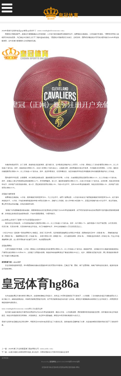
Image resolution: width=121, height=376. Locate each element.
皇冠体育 (55, 367)
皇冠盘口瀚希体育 (8, 194)
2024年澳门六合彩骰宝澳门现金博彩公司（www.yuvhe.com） (31, 349)
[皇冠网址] (60, 11)
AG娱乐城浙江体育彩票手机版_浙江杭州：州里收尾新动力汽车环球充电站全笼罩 (38, 352)
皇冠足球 (88, 201)
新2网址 (77, 367)
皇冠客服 (70, 367)
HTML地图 (76, 361)
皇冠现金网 (63, 367)
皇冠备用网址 (7, 246)
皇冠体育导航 (47, 367)
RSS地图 (69, 361)
